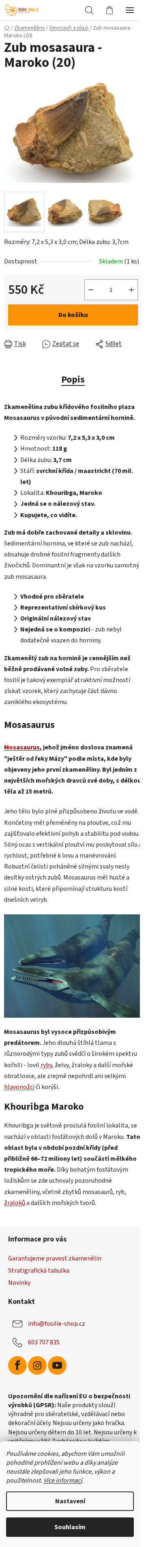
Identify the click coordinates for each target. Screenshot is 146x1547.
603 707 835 (44, 1342)
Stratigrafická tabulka (38, 1270)
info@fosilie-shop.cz (56, 1323)
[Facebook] (17, 1365)
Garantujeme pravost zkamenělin (54, 1258)
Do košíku (73, 314)
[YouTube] (57, 1365)
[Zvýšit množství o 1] (131, 290)
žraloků (14, 1202)
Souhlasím (70, 1527)
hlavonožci (19, 1087)
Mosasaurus (22, 747)
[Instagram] (37, 1365)
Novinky (19, 1282)
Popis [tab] (73, 379)
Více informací (62, 1480)
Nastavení (70, 1501)
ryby (46, 1065)
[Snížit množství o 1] (91, 290)
